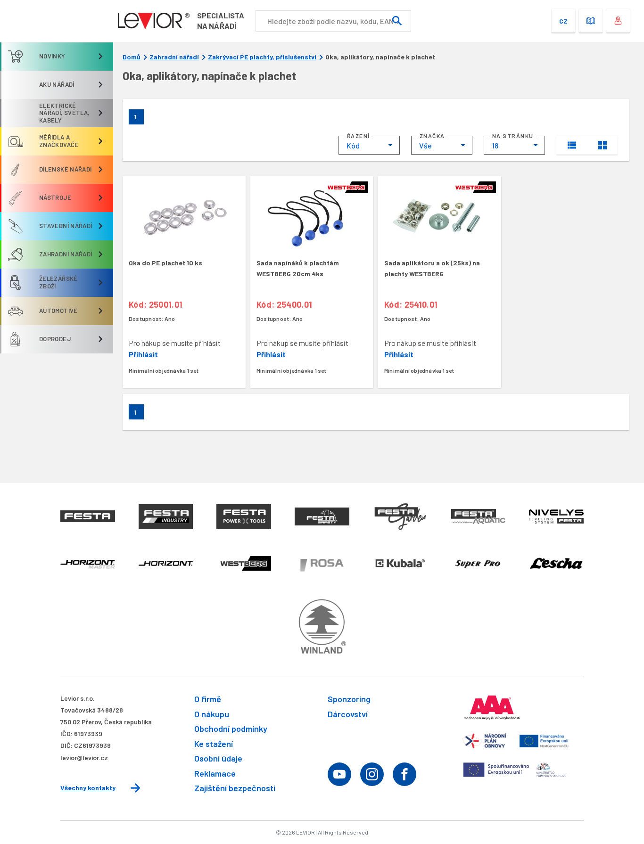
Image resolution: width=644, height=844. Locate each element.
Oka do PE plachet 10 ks (165, 263)
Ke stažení (213, 743)
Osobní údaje (218, 758)
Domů (131, 57)
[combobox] (369, 145)
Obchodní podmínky (230, 728)
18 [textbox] (495, 145)
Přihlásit (143, 354)
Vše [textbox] (425, 145)
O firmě (207, 699)
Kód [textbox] (353, 145)
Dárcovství (348, 714)
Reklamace (215, 773)
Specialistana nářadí (220, 20)
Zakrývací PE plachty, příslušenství (262, 57)
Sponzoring (349, 699)
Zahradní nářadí (174, 57)
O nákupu (211, 714)
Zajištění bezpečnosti (234, 788)
